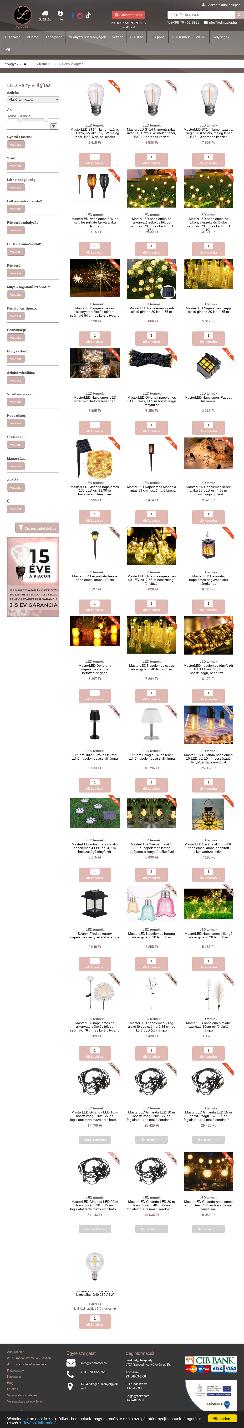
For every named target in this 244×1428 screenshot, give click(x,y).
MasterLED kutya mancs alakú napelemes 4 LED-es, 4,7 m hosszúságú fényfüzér (95, 848)
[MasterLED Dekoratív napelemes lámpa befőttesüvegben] (95, 631)
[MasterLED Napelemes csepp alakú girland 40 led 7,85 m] (152, 635)
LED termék (181, 37)
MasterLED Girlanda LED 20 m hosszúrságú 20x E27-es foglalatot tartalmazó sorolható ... (95, 1205)
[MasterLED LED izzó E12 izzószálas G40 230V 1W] (95, 1266)
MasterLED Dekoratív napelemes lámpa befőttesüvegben (95, 669)
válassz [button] (15, 144)
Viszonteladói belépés (224, 5)
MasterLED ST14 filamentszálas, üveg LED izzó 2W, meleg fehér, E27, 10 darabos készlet (208, 133)
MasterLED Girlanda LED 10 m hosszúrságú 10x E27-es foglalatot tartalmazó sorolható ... (95, 1116)
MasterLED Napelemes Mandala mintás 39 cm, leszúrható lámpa (151, 488)
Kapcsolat (14, 1376)
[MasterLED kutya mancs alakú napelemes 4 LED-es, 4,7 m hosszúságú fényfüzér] (95, 814)
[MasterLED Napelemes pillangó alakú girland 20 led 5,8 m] (209, 903)
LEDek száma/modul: (24, 244)
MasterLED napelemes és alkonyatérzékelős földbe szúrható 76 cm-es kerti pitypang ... (94, 1028)
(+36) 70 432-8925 (185, 22)
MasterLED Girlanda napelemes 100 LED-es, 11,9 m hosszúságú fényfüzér (151, 401)
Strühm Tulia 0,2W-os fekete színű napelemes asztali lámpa (94, 756)
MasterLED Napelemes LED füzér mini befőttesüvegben (95, 399)
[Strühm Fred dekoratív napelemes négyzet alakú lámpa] (95, 903)
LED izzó (136, 37)
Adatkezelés (15, 1352)
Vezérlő (117, 37)
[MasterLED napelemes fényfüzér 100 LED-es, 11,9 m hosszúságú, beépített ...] (209, 635)
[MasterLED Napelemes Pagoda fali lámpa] (209, 366)
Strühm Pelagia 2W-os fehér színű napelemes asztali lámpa (151, 756)
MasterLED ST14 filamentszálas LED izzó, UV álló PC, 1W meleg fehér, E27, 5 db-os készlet (95, 133)
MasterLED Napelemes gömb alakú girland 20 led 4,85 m (151, 310)
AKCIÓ (201, 37)
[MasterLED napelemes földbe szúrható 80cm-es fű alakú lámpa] (209, 993)
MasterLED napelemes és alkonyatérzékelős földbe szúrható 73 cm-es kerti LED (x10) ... (208, 224)
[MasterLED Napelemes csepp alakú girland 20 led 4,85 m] (209, 274)
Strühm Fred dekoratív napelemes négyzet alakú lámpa (94, 935)
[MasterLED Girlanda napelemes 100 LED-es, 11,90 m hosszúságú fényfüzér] (95, 458)
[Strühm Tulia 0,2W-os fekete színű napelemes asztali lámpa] (95, 725)
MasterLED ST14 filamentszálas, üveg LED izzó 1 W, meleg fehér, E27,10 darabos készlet (151, 133)
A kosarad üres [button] (130, 15)
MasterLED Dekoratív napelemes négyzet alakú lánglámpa (208, 579)
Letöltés (12, 1389)
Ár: (9, 110)
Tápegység (54, 37)
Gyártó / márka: (19, 137)
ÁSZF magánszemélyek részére (29, 1358)
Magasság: (16, 458)
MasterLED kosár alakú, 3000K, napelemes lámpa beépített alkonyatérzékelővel (208, 848)
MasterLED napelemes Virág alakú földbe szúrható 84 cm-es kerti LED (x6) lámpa (151, 1026)
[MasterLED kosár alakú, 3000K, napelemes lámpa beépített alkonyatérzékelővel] (209, 814)
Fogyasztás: (17, 351)
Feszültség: (16, 330)
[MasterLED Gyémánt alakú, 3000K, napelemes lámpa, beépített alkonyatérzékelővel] (152, 814)
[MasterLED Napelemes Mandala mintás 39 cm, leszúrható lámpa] (152, 455)
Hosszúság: (16, 415)
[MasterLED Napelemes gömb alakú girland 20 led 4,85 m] (152, 279)
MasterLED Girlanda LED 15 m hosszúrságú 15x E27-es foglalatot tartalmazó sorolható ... (208, 1116)
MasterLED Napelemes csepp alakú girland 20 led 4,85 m (208, 310)
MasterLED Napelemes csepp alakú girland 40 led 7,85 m (151, 667)
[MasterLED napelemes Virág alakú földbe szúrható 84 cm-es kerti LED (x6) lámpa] (152, 993)
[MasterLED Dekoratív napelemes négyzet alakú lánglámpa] (209, 546)
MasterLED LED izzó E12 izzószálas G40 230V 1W (95, 1292)
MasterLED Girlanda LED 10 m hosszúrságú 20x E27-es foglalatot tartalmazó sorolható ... (151, 1116)
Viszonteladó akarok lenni (25, 1401)
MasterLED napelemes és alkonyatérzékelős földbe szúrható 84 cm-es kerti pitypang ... (94, 313)
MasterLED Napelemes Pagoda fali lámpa (208, 399)
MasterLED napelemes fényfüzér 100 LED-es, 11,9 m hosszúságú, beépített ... (208, 669)
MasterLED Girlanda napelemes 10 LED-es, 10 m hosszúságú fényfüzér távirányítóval (208, 758)
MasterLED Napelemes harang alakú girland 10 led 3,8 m (151, 935)
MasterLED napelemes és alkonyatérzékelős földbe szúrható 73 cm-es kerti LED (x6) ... (151, 224)
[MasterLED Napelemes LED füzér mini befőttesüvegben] (95, 363)
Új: (9, 501)
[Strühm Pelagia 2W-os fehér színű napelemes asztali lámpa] (152, 725)
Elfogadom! (223, 1418)
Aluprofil (33, 37)
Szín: (11, 158)
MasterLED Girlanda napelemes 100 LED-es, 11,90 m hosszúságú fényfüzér (95, 490)
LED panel (157, 37)
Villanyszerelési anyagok (87, 37)
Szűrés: (13, 93)
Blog (6, 49)
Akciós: (13, 480)
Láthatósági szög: (22, 180)
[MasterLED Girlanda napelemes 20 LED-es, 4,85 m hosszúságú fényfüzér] (209, 1171)
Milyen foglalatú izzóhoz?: (28, 287)
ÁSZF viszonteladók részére (26, 1364)
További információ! (40, 1422)
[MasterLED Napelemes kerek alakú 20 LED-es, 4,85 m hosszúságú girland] (209, 453)
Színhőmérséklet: (21, 373)
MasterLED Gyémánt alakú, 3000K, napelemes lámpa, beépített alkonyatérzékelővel (152, 848)
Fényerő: (14, 265)
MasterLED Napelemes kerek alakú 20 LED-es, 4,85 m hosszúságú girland (208, 490)
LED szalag (11, 37)
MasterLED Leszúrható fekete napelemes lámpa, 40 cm (94, 578)
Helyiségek (221, 37)
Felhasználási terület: (24, 201)
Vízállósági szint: (21, 394)
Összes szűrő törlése (40, 528)
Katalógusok (15, 1370)
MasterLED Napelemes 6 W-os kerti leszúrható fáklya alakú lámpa (94, 222)
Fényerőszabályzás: (23, 222)
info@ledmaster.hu (222, 22)
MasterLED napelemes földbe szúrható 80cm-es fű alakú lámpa (208, 1026)
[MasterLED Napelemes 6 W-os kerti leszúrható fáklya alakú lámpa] (95, 186)
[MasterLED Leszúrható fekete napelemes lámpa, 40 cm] (95, 545)
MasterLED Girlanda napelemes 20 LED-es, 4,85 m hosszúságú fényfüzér (208, 1205)
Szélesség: (16, 437)
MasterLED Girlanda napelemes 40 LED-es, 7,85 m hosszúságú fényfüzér (151, 579)
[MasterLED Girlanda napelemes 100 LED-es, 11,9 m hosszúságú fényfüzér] (152, 359)
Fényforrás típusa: (22, 308)
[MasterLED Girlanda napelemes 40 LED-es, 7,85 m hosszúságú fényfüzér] (152, 546)
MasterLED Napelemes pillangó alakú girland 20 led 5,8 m (208, 935)
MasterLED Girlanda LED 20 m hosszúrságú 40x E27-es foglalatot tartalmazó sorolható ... (151, 1205)
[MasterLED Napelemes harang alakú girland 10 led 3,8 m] (152, 903)
